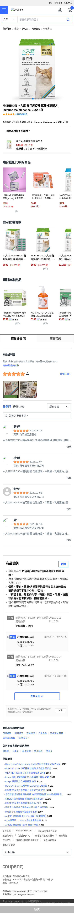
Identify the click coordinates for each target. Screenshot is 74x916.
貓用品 (25, 29)
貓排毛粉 (38, 751)
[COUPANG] (13, 868)
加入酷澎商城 (50, 840)
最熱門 (7, 406)
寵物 (16, 29)
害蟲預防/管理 (56, 733)
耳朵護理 (31, 733)
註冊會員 (58, 3)
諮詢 (63, 564)
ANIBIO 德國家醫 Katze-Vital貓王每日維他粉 (25, 816)
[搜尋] (68, 19)
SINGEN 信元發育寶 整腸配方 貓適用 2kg (24, 799)
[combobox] (59, 406)
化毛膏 (16, 751)
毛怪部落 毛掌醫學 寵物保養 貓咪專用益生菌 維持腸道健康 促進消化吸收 (35, 794)
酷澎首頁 (7, 29)
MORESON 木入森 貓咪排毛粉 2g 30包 (23, 803)
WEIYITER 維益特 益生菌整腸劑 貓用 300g (25, 773)
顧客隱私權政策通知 (44, 835)
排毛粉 (6, 751)
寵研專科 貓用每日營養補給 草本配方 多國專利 (26, 807)
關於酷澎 (6, 830)
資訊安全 (7, 840)
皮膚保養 (42, 733)
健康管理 (36, 29)
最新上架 (18, 406)
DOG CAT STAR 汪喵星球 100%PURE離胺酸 (26, 786)
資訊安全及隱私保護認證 (27, 840)
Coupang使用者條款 (47, 830)
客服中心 (68, 3)
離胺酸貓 (26, 751)
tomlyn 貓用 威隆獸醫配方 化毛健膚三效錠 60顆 (27, 777)
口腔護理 (7, 733)
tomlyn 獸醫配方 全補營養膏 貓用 (20, 781)
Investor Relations (24, 830)
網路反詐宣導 (9, 844)
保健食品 (47, 29)
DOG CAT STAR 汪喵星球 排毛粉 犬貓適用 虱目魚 (28, 768)
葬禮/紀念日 (24, 738)
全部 (6, 19)
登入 (51, 3)
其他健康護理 (9, 738)
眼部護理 (19, 733)
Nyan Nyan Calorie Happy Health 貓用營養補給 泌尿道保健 (32, 764)
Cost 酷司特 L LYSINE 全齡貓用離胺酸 (23, 820)
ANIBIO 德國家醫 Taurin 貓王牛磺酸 (21, 825)
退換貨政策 (8, 835)
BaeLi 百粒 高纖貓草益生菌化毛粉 (21, 812)
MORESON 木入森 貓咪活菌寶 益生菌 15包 (25, 790)
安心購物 (63, 835)
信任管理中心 (24, 835)
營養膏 (49, 751)
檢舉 (60, 710)
